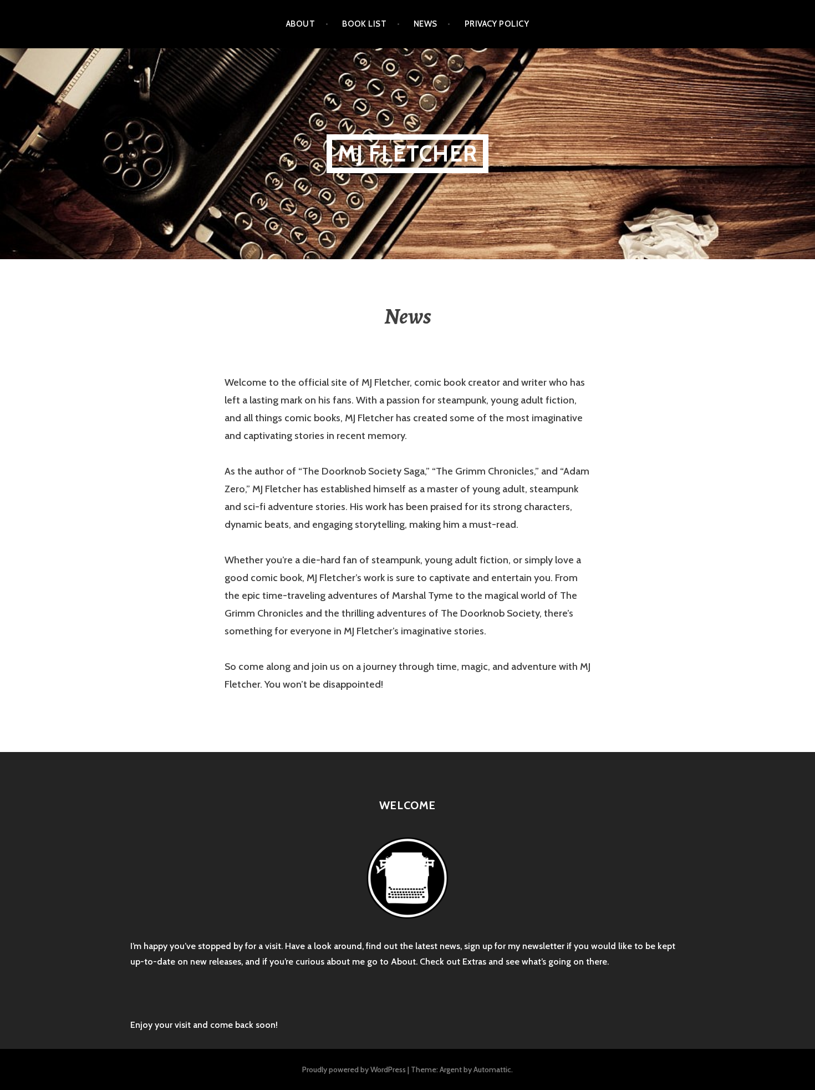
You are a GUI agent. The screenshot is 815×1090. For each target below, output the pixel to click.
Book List (364, 24)
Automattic (492, 1069)
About (300, 24)
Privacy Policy (497, 24)
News (425, 24)
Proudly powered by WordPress (354, 1069)
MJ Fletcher (407, 153)
